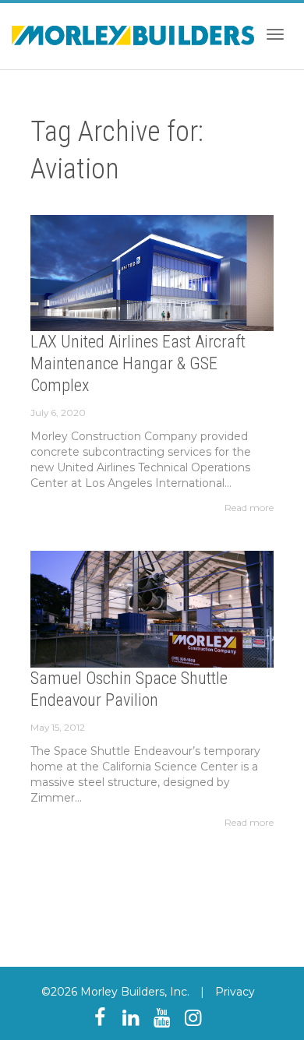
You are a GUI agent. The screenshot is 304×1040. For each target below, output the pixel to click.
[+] (152, 273)
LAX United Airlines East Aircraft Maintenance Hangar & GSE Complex (138, 363)
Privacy (235, 992)
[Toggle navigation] (275, 34)
